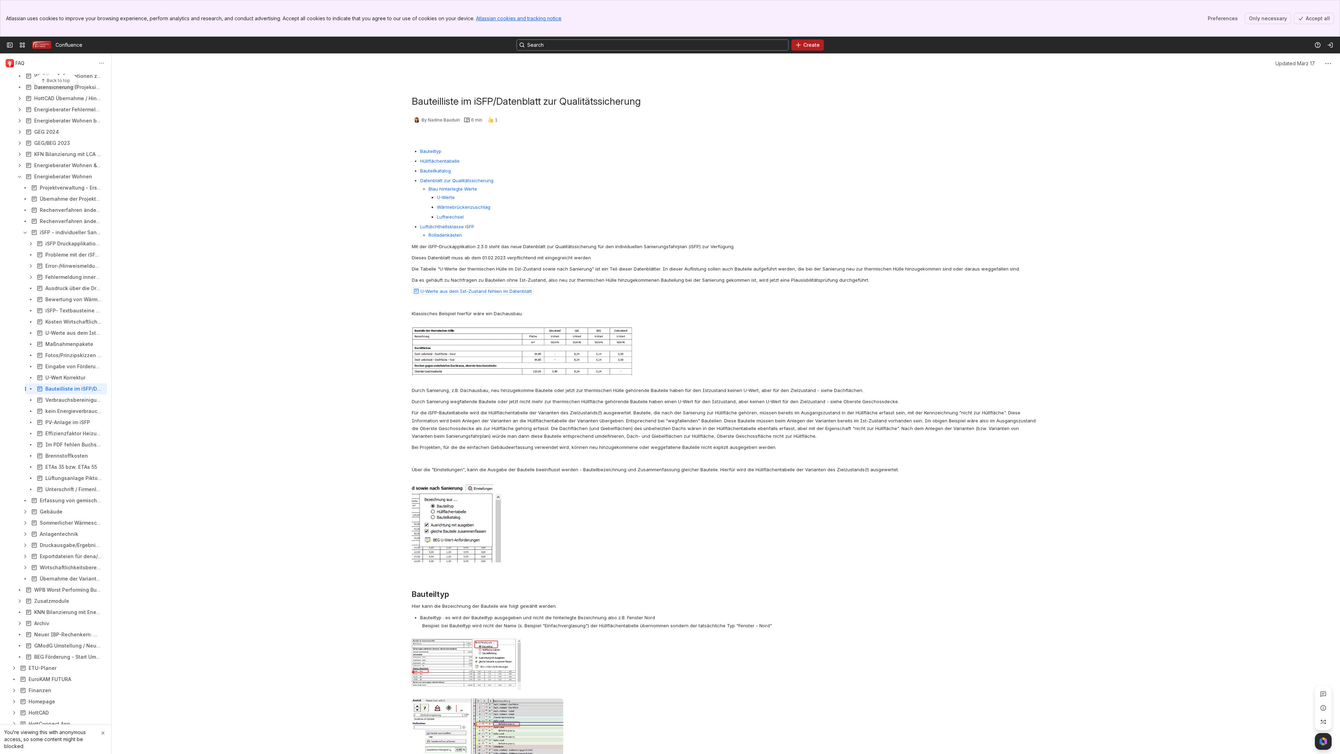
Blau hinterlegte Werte (453, 189)
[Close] (103, 733)
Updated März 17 (1295, 63)
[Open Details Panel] (1323, 708)
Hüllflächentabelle (440, 161)
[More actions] (101, 63)
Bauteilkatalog (435, 170)
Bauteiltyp (430, 151)
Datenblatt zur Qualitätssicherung (456, 180)
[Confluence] (42, 45)
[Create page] (1323, 721)
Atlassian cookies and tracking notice (518, 18)
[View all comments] (1323, 694)
